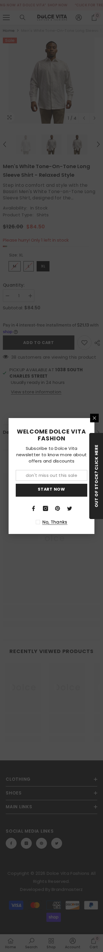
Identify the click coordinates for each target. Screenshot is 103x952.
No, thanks (55, 522)
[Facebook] (33, 508)
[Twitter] (70, 508)
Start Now (51, 489)
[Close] (94, 418)
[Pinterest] (58, 508)
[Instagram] (45, 508)
